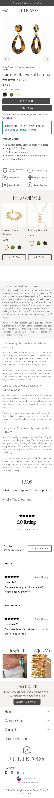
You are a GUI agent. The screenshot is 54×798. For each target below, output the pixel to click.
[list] (27, 39)
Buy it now (27, 107)
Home (4, 67)
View (14, 666)
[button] (5, 10)
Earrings (13, 67)
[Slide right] (47, 59)
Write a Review (41, 549)
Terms (36, 790)
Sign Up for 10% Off (27, 701)
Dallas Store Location (17, 738)
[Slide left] (40, 59)
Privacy (43, 790)
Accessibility (27, 793)
